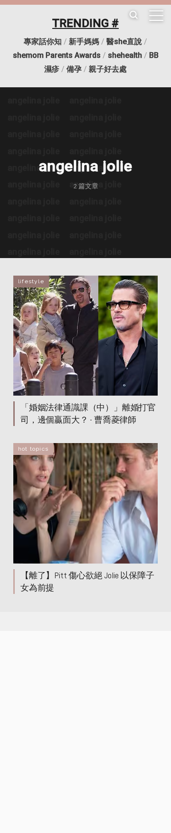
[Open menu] (156, 15)
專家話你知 (43, 41)
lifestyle (31, 281)
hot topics (33, 448)
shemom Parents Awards (57, 55)
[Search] (133, 15)
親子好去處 (108, 69)
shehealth (125, 55)
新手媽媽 (84, 41)
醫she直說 (124, 41)
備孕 (74, 69)
